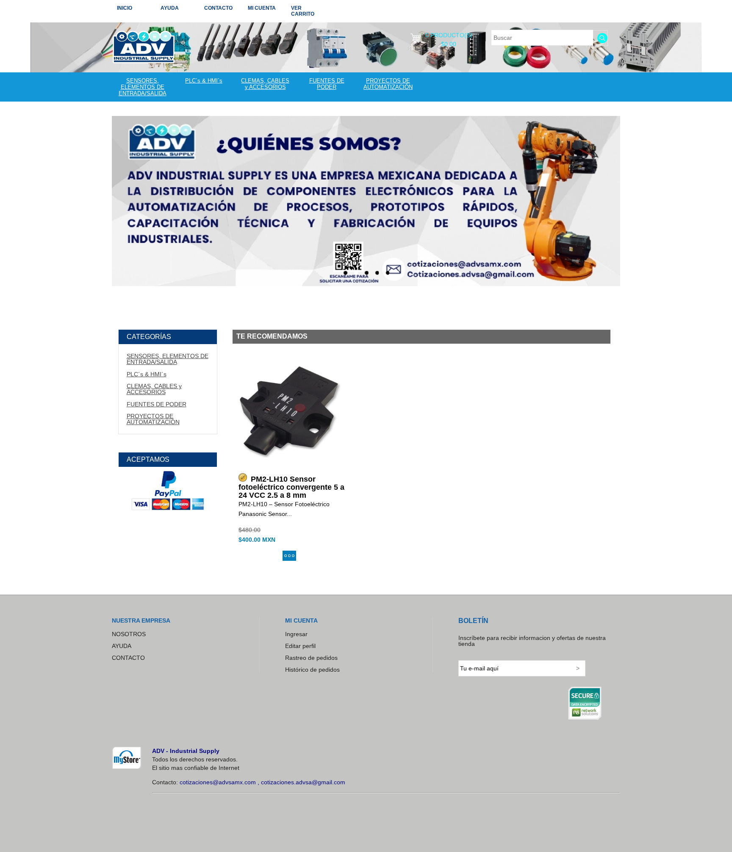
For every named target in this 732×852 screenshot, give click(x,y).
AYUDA (170, 8)
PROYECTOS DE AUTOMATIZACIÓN (388, 83)
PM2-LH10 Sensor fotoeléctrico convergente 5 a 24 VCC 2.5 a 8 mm (291, 487)
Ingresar (296, 634)
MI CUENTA (262, 8)
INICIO (124, 8)
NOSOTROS (129, 634)
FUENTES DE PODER (326, 83)
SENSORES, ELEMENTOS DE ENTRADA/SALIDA (142, 87)
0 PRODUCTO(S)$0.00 (448, 38)
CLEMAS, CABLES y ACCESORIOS (265, 83)
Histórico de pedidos (312, 669)
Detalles (289, 556)
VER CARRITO (302, 11)
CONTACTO (218, 8)
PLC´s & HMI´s (203, 80)
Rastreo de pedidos (311, 657)
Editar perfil (300, 645)
